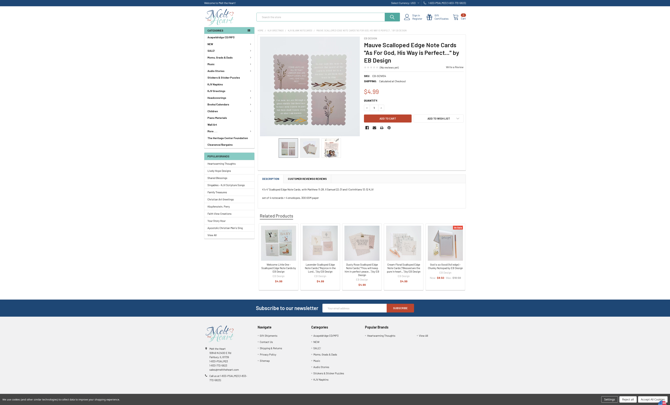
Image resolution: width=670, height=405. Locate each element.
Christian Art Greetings (220, 199)
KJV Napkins (215, 84)
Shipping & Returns (271, 348)
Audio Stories (215, 70)
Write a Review (455, 67)
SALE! (211, 50)
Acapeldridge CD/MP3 (220, 37)
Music (210, 64)
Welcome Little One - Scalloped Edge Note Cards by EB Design (278, 268)
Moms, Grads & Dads (220, 57)
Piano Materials (217, 117)
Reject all (628, 399)
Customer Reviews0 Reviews (307, 178)
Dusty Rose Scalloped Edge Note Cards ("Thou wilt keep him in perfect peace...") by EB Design (362, 270)
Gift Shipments (268, 335)
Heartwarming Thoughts (221, 163)
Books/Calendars (218, 104)
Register (417, 18)
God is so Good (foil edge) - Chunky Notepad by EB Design (445, 266)
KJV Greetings (216, 91)
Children (212, 111)
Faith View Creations (219, 213)
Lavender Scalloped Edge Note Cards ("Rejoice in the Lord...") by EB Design (320, 268)
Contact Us (266, 341)
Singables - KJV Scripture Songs (226, 185)
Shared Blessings (217, 177)
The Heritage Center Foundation (227, 138)
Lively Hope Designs (219, 170)
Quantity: (371, 100)
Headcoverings (216, 97)
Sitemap (265, 360)
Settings (609, 399)
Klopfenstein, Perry (218, 206)
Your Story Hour (216, 220)
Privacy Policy (268, 354)
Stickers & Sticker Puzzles (223, 77)
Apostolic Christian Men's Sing (225, 228)
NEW (210, 44)
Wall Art (212, 124)
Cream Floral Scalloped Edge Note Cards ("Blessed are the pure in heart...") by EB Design (403, 268)
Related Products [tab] (276, 215)
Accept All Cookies (653, 399)
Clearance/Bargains (220, 144)
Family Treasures (217, 192)
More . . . (212, 131)
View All (212, 235)
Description (270, 178)
